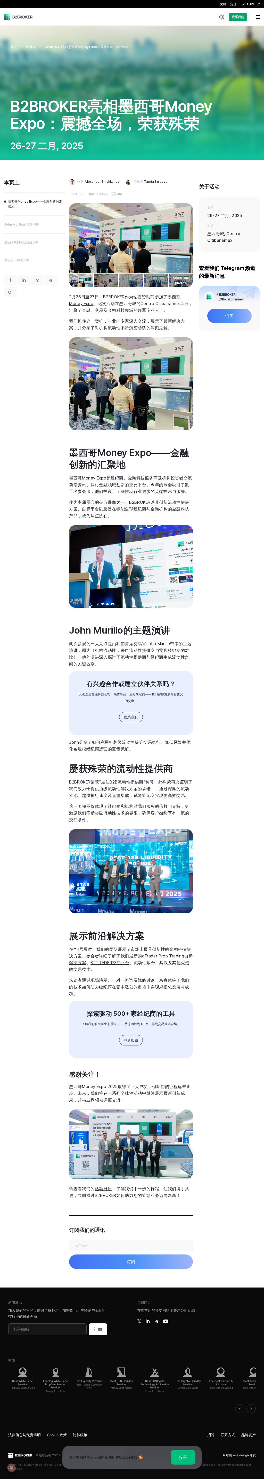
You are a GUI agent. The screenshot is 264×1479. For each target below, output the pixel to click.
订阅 (98, 1329)
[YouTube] (165, 1321)
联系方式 (228, 1435)
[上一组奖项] (239, 1408)
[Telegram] (156, 1321)
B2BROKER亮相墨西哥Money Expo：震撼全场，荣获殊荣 (87, 47)
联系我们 (238, 17)
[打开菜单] (255, 17)
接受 (183, 1457)
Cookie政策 (128, 1457)
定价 (233, 4)
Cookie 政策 (57, 1435)
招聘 (210, 1435)
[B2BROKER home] (18, 17)
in (147, 1321)
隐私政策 (80, 1435)
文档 (223, 4)
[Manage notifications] (11, 1468)
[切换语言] (221, 17)
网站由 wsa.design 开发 (239, 1455)
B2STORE (248, 4)
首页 (13, 47)
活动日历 (103, 1188)
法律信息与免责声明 (24, 1435)
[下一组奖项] (251, 1408)
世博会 (31, 47)
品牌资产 (248, 1435)
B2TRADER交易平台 (109, 962)
